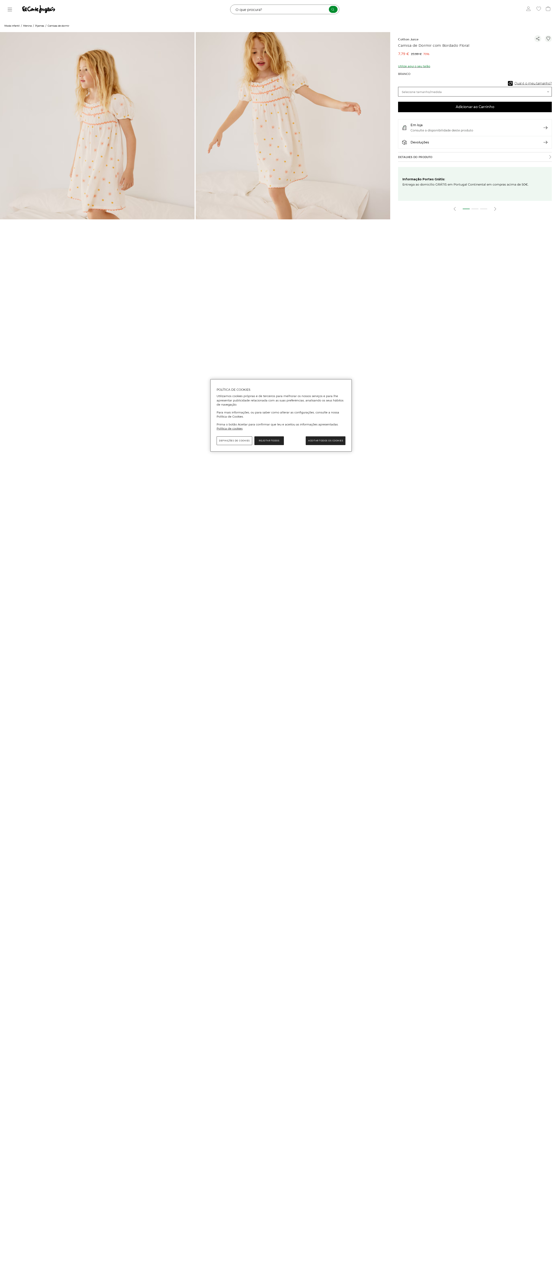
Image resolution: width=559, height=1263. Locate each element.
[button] (475, 91)
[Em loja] (545, 127)
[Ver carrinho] (548, 9)
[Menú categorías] (10, 9)
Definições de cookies (234, 440)
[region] (281, 415)
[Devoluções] (545, 142)
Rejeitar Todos (269, 440)
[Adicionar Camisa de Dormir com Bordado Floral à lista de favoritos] (548, 38)
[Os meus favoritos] (539, 9)
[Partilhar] (537, 38)
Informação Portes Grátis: (423, 179)
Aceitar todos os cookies (325, 440)
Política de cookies (230, 428)
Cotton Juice (408, 39)
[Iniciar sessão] (529, 9)
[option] (98, 153)
